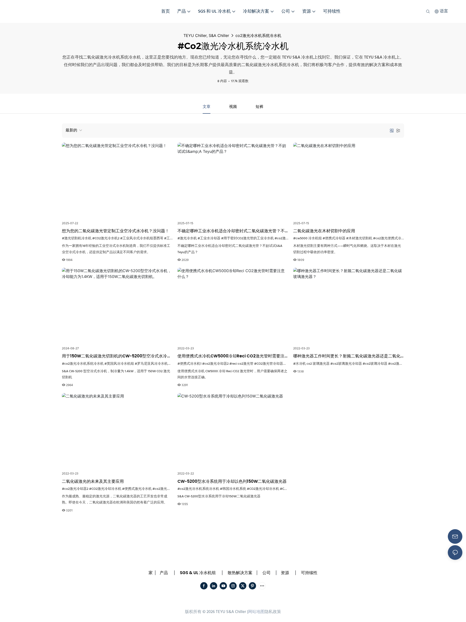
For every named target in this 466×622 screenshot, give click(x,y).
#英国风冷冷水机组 (119, 364)
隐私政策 (273, 612)
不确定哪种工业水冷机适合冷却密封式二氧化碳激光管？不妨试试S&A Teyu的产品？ (231, 231)
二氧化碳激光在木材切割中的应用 (324, 231)
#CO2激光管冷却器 (268, 364)
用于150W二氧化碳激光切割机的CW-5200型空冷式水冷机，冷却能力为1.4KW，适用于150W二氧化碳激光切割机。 (117, 356)
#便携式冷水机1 (189, 364)
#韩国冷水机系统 (233, 489)
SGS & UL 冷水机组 (198, 573)
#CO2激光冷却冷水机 (105, 489)
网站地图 (256, 612)
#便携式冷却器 (334, 238)
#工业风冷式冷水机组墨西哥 (141, 238)
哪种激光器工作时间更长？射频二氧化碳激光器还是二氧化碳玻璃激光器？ (346, 356)
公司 (266, 573)
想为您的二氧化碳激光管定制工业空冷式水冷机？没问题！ (115, 231)
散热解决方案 (240, 573)
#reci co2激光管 (241, 364)
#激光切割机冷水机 (77, 238)
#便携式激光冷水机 (137, 489)
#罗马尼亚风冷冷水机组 (153, 364)
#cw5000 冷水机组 (307, 238)
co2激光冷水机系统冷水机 (258, 35)
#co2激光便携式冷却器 (390, 238)
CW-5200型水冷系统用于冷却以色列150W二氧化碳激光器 (232, 481)
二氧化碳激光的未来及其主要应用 (93, 481)
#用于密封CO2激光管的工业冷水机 (247, 238)
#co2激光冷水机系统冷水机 (83, 364)
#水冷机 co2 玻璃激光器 (311, 364)
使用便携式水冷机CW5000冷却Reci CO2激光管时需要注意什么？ (230, 356)
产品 (164, 573)
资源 (285, 573)
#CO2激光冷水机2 (105, 238)
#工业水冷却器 (209, 238)
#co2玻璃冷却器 (375, 364)
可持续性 (309, 573)
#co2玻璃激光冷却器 (346, 364)
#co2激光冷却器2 (215, 364)
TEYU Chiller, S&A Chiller (206, 35)
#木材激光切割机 (359, 238)
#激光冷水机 (187, 238)
